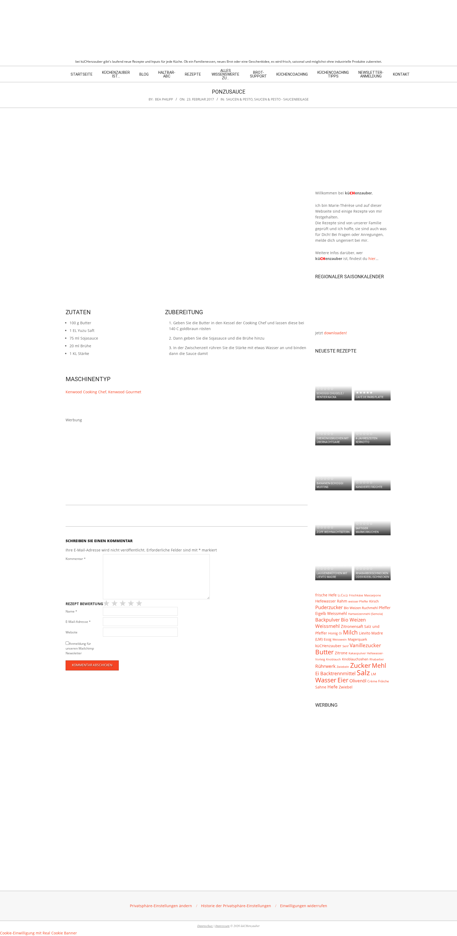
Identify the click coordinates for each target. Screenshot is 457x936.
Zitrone (341, 652)
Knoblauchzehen (355, 659)
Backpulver (327, 620)
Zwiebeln (343, 667)
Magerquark (357, 639)
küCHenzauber (328, 645)
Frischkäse (356, 595)
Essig (327, 639)
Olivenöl (357, 681)
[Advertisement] (187, 460)
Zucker (360, 665)
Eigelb (320, 613)
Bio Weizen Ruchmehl (361, 607)
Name (71, 611)
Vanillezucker (365, 645)
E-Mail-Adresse (78, 621)
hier (372, 258)
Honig (333, 633)
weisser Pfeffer (358, 601)
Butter (324, 652)
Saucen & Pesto (239, 99)
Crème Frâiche (378, 681)
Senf (345, 646)
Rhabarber (376, 659)
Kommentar (76, 558)
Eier (342, 680)
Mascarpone (372, 595)
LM (373, 674)
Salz (363, 672)
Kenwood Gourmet (124, 391)
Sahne (320, 687)
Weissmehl (337, 613)
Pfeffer (385, 607)
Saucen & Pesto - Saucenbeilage (281, 99)
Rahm (342, 601)
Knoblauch (333, 659)
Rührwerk (325, 666)
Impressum (222, 926)
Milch (350, 632)
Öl (340, 633)
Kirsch (374, 601)
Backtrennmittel (338, 673)
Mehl (379, 665)
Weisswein (339, 639)
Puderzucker (329, 607)
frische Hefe (326, 594)
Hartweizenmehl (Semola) (365, 614)
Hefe (332, 687)
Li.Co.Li (343, 595)
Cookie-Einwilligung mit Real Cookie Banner (38, 932)
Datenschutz (205, 926)
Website (71, 632)
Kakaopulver (357, 653)
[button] (161, 905)
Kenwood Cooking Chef (86, 391)
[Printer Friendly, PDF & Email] (92, 514)
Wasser (325, 680)
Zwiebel (346, 687)
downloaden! (335, 332)
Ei (317, 673)
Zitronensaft (352, 626)
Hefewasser (325, 601)
